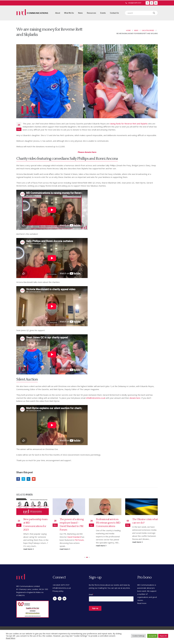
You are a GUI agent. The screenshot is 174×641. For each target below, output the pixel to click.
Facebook (18, 479)
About (57, 13)
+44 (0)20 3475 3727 (134, 3)
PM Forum (79, 540)
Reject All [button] (163, 636)
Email (34, 479)
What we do (69, 13)
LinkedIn (28, 479)
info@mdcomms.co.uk (95, 398)
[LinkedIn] (156, 3)
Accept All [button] (152, 636)
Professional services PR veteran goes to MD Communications (108, 523)
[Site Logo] (32, 13)
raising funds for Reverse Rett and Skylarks (129, 123)
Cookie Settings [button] (138, 636)
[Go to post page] (32, 506)
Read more (141, 603)
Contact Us (114, 13)
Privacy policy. (58, 591)
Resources (91, 13)
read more (28, 549)
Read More (10, 638)
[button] (85, 557)
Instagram (60, 598)
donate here (135, 398)
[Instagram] (151, 3)
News (80, 13)
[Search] (154, 13)
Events (103, 13)
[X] (147, 3)
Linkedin (64, 598)
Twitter (23, 479)
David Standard (74, 537)
